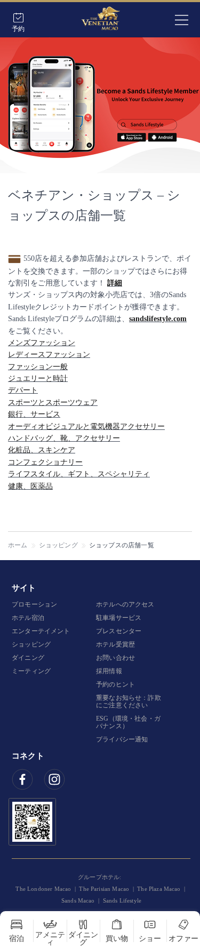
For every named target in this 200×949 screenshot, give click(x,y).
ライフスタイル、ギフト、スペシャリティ (79, 474)
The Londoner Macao (43, 889)
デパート (23, 390)
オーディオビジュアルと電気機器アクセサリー (86, 426)
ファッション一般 (38, 367)
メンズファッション (41, 343)
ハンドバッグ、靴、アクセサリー (64, 438)
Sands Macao (78, 900)
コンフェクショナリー (45, 462)
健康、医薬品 (30, 486)
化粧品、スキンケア (41, 450)
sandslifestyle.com (158, 319)
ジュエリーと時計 (38, 378)
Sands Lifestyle (122, 900)
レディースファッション (49, 354)
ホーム (18, 545)
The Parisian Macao (104, 889)
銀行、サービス (34, 414)
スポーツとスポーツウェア (53, 402)
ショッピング (58, 545)
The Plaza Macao (158, 889)
